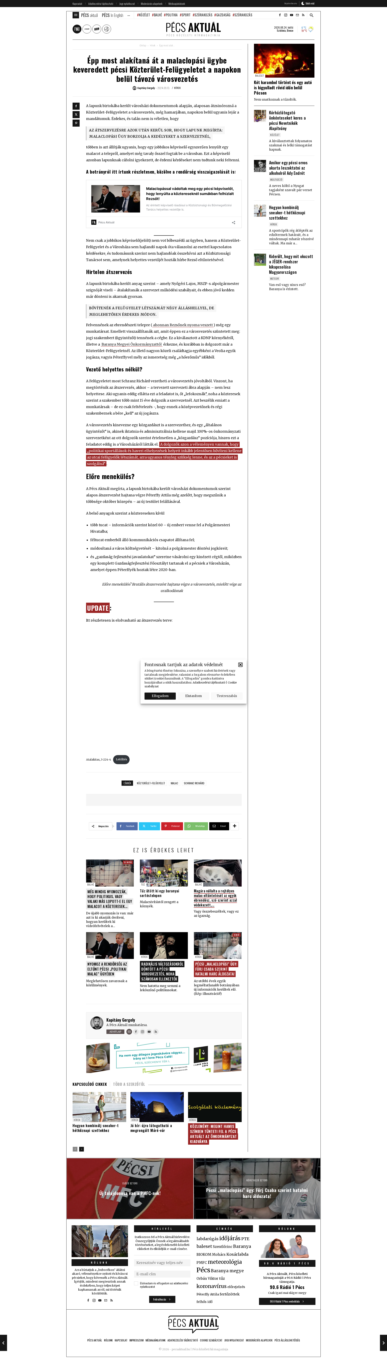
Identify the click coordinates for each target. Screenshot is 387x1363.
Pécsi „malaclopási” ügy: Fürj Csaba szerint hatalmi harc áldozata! (216, 968)
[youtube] (291, 15)
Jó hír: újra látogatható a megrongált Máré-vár (151, 1128)
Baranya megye (227, 1270)
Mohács (219, 1254)
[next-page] (81, 1149)
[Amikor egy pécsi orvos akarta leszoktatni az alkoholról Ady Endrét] (260, 166)
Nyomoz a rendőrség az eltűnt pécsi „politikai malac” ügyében (107, 968)
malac (174, 783)
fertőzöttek (230, 1294)
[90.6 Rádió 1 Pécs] (287, 1257)
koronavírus (212, 1286)
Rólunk (100, 1262)
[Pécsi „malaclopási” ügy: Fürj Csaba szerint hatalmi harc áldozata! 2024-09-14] (383, 1343)
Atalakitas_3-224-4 (98, 759)
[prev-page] (75, 1149)
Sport (186, 15)
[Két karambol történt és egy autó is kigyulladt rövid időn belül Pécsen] (284, 61)
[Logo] (193, 1324)
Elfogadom (160, 696)
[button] (240, 665)
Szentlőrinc (222, 1247)
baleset (204, 1246)
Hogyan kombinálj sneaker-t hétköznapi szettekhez (96, 1128)
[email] (297, 15)
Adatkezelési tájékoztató (209, 682)
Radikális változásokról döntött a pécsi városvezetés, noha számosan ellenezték (162, 971)
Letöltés (121, 759)
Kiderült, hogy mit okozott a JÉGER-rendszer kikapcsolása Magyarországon (291, 264)
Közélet (144, 15)
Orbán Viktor (207, 1279)
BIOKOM (204, 1254)
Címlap (142, 45)
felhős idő (204, 1302)
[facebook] (280, 15)
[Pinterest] (76, 123)
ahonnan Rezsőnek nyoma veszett (183, 325)
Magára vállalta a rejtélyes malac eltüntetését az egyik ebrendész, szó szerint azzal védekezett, (215, 898)
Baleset (259, 75)
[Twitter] (76, 114)
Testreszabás (227, 696)
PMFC (202, 1262)
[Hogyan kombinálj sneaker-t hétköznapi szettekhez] (260, 211)
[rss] (303, 15)
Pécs (203, 1270)
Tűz (143, 884)
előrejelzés (236, 1287)
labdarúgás (207, 1238)
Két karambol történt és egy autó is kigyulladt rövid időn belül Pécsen (283, 87)
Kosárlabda (237, 1254)
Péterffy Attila (208, 1294)
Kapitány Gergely (120, 1020)
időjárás (229, 1238)
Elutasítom (193, 696)
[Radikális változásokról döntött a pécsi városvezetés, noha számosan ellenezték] (164, 945)
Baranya (242, 1246)
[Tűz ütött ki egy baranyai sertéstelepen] (164, 873)
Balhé (158, 15)
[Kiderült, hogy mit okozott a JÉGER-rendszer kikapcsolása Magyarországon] (260, 260)
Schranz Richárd (194, 783)
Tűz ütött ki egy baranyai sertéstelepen (159, 893)
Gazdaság (223, 15)
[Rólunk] (100, 1241)
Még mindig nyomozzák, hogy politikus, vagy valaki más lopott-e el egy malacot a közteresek (109, 899)
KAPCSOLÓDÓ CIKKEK (90, 1084)
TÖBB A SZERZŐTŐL (129, 1084)
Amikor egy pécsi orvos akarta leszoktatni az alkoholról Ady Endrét (288, 167)
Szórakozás (203, 15)
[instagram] (285, 15)
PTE (245, 1238)
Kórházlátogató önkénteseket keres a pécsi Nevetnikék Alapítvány (287, 120)
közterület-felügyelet (151, 783)
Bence (290, 30)
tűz (222, 1278)
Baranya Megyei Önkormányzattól (132, 344)
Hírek (152, 45)
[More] (234, 826)
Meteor (274, 278)
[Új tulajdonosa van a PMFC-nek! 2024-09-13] (3, 1343)
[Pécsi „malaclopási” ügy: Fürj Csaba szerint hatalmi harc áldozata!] (218, 945)
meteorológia (225, 1262)
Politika (172, 15)
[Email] (129, 1032)
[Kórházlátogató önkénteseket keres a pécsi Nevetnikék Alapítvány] (260, 116)
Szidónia (281, 30)
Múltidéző (276, 179)
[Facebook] (76, 106)
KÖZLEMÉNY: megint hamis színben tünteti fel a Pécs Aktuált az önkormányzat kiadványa (213, 1134)
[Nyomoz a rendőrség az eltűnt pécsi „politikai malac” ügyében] (110, 945)
